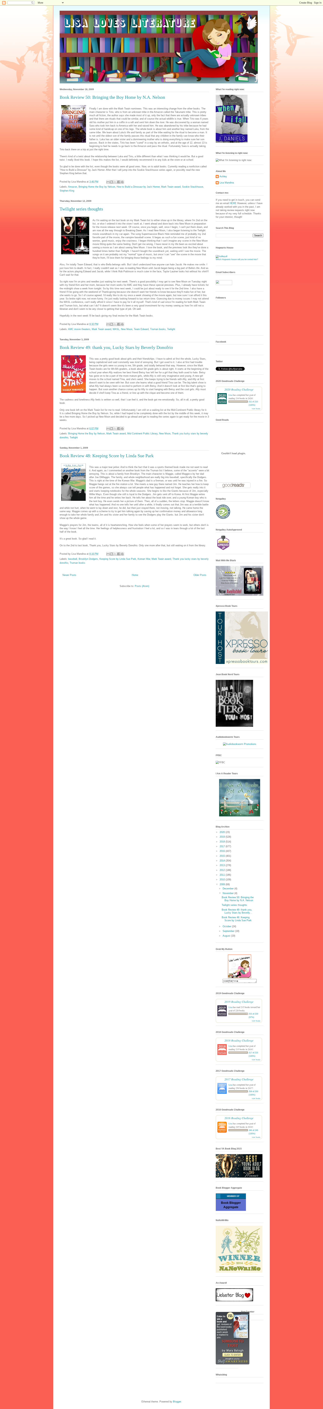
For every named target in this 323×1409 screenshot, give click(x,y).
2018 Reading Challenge (238, 1040)
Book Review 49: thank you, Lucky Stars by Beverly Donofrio (116, 347)
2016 (223, 851)
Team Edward (141, 329)
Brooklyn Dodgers (88, 558)
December (228, 888)
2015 (223, 856)
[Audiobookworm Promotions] (239, 744)
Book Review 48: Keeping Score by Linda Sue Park (107, 455)
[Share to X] (115, 182)
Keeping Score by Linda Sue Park (117, 558)
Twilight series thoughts (81, 209)
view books (256, 408)
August (227, 935)
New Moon (126, 329)
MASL (116, 329)
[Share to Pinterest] (122, 182)
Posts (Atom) (142, 586)
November (228, 893)
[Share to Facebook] (119, 182)
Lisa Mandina (226, 182)
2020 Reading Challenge (238, 389)
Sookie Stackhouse (192, 186)
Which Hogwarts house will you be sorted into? (237, 259)
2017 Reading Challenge (238, 1079)
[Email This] (108, 182)
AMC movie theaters (79, 329)
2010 (223, 879)
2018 (223, 841)
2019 (223, 836)
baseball (72, 558)
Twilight (171, 329)
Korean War (144, 558)
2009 (223, 884)
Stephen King (67, 190)
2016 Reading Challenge (238, 1118)
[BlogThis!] (111, 182)
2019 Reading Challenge (238, 1001)
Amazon (72, 186)
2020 (223, 832)
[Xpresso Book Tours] (242, 663)
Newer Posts (69, 575)
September (229, 931)
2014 (223, 860)
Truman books (158, 329)
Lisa (230, 394)
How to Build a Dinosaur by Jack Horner (138, 186)
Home (135, 575)
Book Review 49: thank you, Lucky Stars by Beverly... (237, 911)
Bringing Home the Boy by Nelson (97, 186)
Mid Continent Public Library (142, 433)
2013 (223, 865)
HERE (233, 203)
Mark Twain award (171, 186)
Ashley (223, 176)
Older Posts (199, 575)
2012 (223, 870)
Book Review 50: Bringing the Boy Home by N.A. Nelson (112, 97)
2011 (223, 874)
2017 (223, 846)
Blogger (177, 1401)
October (227, 926)
